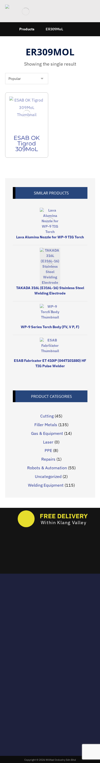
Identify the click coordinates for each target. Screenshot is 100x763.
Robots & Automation (47, 467)
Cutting (47, 416)
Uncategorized (48, 476)
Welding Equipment (46, 485)
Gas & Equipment (47, 433)
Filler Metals (45, 424)
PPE (48, 450)
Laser (48, 442)
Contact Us (53, 676)
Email (50, 597)
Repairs (48, 459)
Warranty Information (53, 668)
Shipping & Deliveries (53, 661)
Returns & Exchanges (53, 654)
